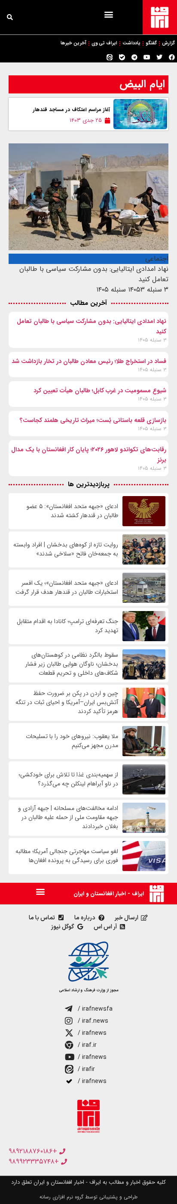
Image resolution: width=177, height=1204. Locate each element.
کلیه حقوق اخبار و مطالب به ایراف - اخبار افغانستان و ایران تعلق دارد (88, 1182)
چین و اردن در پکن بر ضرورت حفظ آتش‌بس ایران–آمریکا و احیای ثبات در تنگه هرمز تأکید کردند (66, 702)
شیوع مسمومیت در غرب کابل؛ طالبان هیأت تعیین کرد (100, 390)
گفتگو (151, 43)
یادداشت (131, 43)
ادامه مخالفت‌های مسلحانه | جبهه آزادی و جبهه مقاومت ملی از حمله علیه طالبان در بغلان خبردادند (68, 817)
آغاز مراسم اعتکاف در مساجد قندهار (71, 110)
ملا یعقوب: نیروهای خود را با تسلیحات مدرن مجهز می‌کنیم (72, 741)
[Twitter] (159, 57)
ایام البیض (142, 84)
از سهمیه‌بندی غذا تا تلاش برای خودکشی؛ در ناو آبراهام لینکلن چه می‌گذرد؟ (68, 779)
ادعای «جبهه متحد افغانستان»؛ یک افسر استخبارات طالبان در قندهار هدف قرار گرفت (66, 588)
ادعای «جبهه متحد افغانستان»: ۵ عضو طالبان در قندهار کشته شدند (72, 511)
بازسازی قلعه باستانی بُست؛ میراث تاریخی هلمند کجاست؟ (93, 420)
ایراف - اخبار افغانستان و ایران (108, 893)
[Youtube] (147, 57)
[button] (108, 14)
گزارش (168, 43)
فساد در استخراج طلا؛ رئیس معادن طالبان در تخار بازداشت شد (89, 361)
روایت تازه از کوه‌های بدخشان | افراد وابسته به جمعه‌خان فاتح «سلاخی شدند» (65, 549)
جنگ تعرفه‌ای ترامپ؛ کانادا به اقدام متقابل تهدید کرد (67, 626)
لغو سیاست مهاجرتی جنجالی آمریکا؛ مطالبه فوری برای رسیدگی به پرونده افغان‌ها (66, 856)
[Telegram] (134, 57)
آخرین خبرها (73, 43)
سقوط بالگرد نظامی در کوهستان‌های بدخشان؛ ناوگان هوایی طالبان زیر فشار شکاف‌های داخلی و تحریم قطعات (71, 664)
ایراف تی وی (104, 43)
